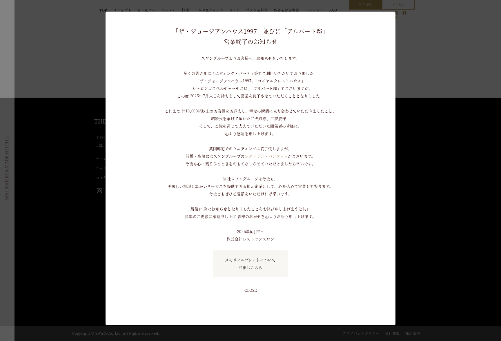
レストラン (254, 156)
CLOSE (250, 290)
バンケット (278, 156)
